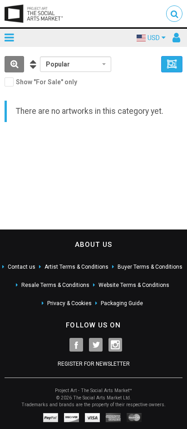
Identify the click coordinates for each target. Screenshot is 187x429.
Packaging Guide (122, 303)
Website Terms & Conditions (133, 285)
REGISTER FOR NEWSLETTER (94, 364)
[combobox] (75, 64)
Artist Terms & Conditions (76, 267)
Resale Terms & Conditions (55, 285)
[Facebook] (76, 345)
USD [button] (154, 38)
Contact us (21, 267)
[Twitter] (96, 345)
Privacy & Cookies (69, 303)
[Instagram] (115, 345)
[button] (174, 13)
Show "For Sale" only (46, 82)
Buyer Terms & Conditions (150, 267)
